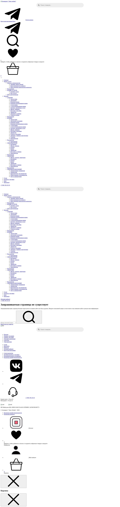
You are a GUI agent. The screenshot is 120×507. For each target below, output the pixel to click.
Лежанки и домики (15, 113)
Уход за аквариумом (16, 176)
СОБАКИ (10, 97)
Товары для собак (9, 337)
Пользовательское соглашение (12, 356)
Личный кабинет (5, 299)
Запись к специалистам (13, 83)
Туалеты (12, 137)
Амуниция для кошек (16, 121)
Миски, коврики (15, 109)
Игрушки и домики (15, 151)
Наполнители (14, 138)
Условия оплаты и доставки (11, 354)
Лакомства (13, 112)
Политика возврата (9, 414)
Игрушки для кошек (16, 131)
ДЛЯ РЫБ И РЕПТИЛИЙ (14, 169)
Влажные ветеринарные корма (19, 103)
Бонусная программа (7, 21)
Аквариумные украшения (17, 170)
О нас (5, 178)
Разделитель (10, 116)
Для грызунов (8, 341)
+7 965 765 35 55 (5, 185)
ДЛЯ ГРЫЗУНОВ (12, 143)
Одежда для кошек (15, 134)
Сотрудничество (8, 353)
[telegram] (16, 384)
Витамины (13, 144)
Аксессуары (13, 99)
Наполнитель (14, 153)
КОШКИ (9, 118)
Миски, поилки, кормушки (17, 157)
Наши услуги (7, 81)
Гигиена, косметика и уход (17, 108)
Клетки (12, 147)
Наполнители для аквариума (18, 173)
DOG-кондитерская (12, 94)
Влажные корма (14, 102)
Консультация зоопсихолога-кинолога (21, 87)
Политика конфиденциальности (13, 357)
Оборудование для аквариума (18, 175)
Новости (6, 347)
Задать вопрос (29, 20)
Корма (12, 148)
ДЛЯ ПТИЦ (10, 156)
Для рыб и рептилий (9, 339)
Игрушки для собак (15, 110)
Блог (5, 181)
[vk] (16, 371)
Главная (6, 80)
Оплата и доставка (9, 179)
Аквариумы (13, 172)
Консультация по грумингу (18, 86)
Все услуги (13, 93)
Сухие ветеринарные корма (18, 106)
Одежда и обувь (14, 115)
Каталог (6, 96)
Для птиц (6, 340)
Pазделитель (10, 88)
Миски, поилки (14, 146)
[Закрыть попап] (13, 481)
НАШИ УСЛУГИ (12, 90)
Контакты (6, 182)
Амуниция (13, 100)
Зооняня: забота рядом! (16, 84)
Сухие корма (14, 105)
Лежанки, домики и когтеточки (19, 135)
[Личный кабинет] (16, 457)
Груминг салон (14, 91)
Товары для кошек (9, 336)
